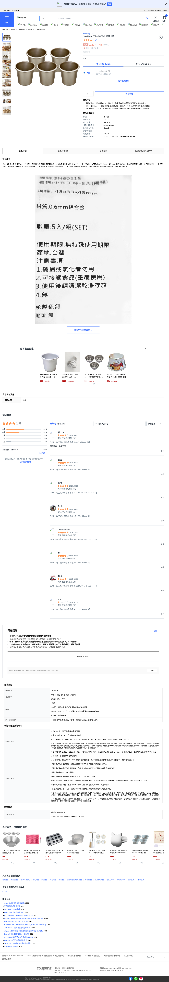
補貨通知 (129, 94)
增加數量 (92, 95)
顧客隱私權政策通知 (74, 955)
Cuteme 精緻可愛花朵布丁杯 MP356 (16, 922)
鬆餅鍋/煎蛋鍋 (25, 880)
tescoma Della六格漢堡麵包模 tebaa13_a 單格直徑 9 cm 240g (25, 925)
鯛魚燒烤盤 (14, 880)
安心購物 (88, 955)
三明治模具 (140, 880)
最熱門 (53, 423)
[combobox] (155, 423)
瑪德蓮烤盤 (88, 880)
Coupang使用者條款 (34, 955)
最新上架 (61, 423)
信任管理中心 (59, 955)
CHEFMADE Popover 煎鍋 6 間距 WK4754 (18, 915)
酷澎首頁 (5, 30)
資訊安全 (97, 955)
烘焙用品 (22, 30)
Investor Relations (17, 955)
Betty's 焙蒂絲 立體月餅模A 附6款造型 (16, 934)
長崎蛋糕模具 (120, 880)
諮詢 (155, 631)
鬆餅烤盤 (5, 880)
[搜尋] (147, 18)
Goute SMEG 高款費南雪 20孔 (14, 903)
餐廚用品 (14, 30)
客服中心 (158, 10)
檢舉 (152, 670)
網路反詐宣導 (6, 958)
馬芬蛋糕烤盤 (99, 880)
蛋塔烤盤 (61, 880)
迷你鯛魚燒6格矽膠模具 (12, 906)
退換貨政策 (48, 955)
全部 (42, 18)
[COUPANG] (44, 969)
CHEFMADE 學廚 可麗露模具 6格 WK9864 (18, 937)
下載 (109, 4)
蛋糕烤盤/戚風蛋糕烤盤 (74, 880)
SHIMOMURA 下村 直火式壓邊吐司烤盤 (17, 943)
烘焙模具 (131, 880)
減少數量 (92, 92)
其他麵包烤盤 (40, 30)
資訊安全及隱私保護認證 (112, 955)
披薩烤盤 (44, 880)
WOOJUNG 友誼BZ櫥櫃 (12, 909)
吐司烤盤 (53, 880)
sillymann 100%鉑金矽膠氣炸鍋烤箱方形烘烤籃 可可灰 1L (23, 931)
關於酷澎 (5, 955)
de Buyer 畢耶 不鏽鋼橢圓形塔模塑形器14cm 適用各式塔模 (23, 918)
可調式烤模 (110, 880)
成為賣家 (165, 10)
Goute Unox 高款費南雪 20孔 (14, 912)
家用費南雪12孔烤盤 (11, 946)
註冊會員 (151, 10)
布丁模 (4, 891)
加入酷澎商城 (128, 955)
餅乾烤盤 (36, 880)
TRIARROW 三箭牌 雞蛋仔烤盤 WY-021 (17, 928)
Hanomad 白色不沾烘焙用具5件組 (15, 940)
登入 (145, 10)
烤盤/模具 (31, 30)
